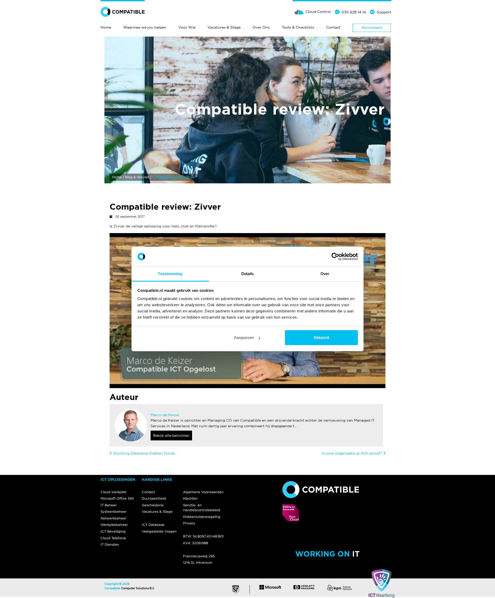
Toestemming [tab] (170, 273)
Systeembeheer (114, 511)
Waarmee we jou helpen (144, 27)
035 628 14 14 (354, 12)
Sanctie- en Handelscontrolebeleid (201, 507)
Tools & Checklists (298, 27)
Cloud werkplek (113, 492)
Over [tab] (324, 273)
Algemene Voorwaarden (203, 492)
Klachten (190, 498)
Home (106, 27)
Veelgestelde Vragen (159, 531)
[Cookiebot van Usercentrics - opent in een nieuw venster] (335, 257)
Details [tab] (247, 273)
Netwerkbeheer (113, 518)
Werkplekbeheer (114, 525)
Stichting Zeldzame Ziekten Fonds (144, 453)
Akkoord (321, 337)
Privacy (189, 523)
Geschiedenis (152, 505)
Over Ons (261, 27)
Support (384, 12)
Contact (333, 27)
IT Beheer (109, 505)
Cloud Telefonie (113, 538)
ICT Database (153, 525)
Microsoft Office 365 (117, 498)
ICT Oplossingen (118, 479)
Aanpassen (244, 337)
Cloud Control (318, 11)
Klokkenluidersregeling (201, 517)
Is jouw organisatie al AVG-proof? (351, 453)
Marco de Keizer (165, 415)
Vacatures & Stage (224, 27)
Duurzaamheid (154, 498)
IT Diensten (110, 544)
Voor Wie (186, 27)
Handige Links (157, 479)
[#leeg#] (203, 480)
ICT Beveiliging (113, 531)
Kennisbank (371, 27)
